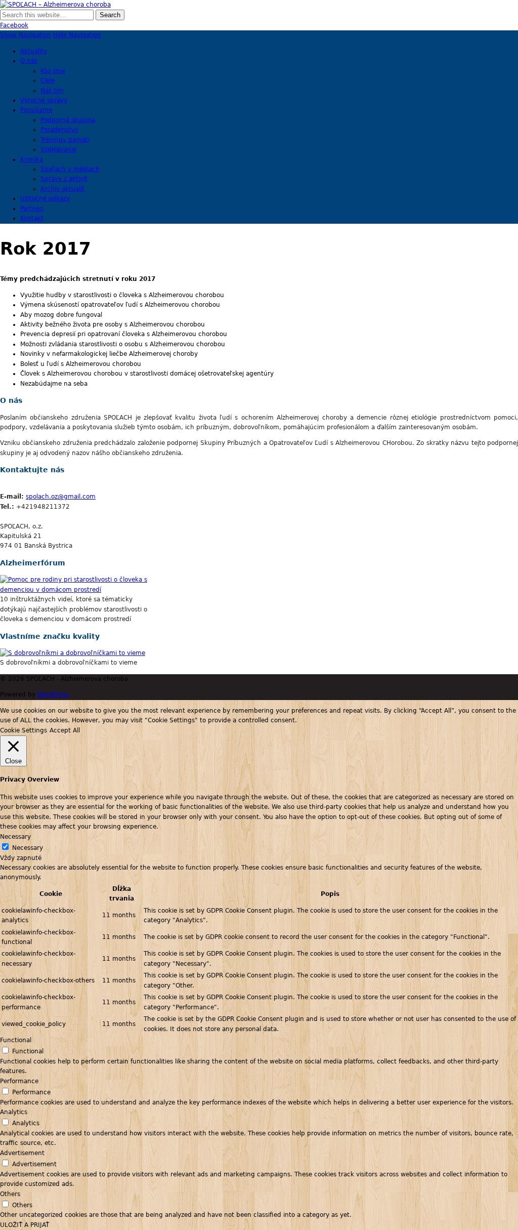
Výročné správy (43, 100)
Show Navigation (25, 34)
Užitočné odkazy (45, 198)
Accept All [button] (65, 730)
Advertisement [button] (22, 1153)
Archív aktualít (62, 188)
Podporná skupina (67, 120)
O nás (28, 60)
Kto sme (52, 70)
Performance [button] (19, 1081)
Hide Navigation (77, 34)
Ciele (47, 80)
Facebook (14, 25)
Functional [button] (15, 1040)
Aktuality (33, 51)
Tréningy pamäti (65, 139)
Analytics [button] (13, 1112)
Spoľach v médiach (70, 169)
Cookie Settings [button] (23, 730)
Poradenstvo (59, 129)
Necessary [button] (15, 836)
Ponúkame (36, 109)
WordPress (53, 694)
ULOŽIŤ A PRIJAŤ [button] (24, 1224)
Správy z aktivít (64, 178)
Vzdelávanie (58, 149)
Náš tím (52, 90)
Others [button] (10, 1194)
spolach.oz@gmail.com (61, 496)
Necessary (27, 847)
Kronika (31, 159)
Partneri (32, 208)
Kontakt (32, 218)
